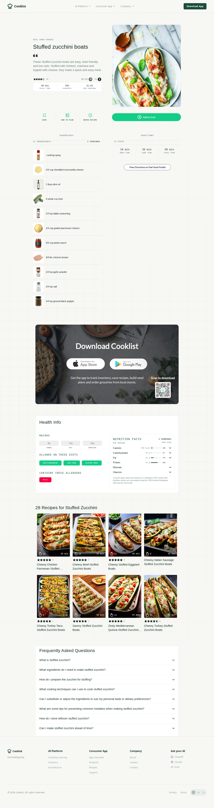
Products (93, 762)
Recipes (93, 767)
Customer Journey (57, 757)
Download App (195, 6)
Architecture (54, 767)
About (133, 757)
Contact (134, 767)
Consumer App (104, 6)
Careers (134, 762)
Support (93, 772)
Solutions (53, 762)
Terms (183, 792)
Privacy (173, 792)
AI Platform (81, 6)
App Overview (96, 757)
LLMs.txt (161, 792)
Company (126, 6)
